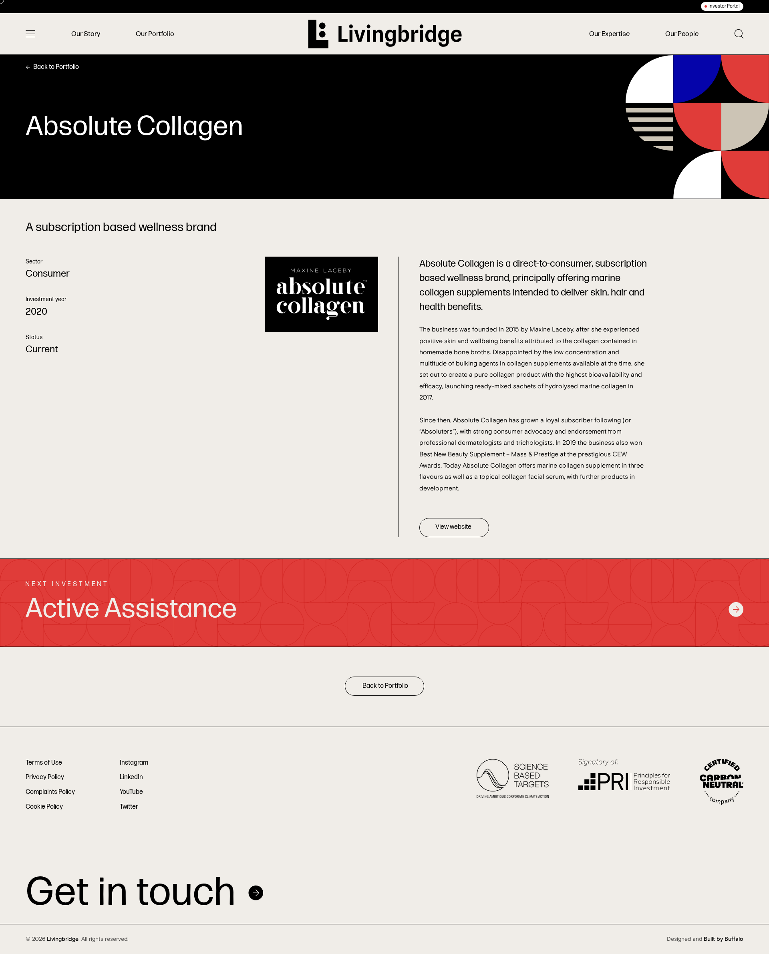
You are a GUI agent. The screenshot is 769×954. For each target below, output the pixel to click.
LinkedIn (131, 777)
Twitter (129, 807)
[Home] (385, 34)
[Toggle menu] (30, 34)
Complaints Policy (50, 792)
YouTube (131, 792)
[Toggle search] (739, 33)
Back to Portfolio (56, 67)
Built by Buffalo (723, 939)
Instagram (134, 763)
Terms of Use (44, 763)
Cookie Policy (44, 807)
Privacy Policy (45, 777)
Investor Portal (724, 6)
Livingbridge (63, 939)
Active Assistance (131, 609)
